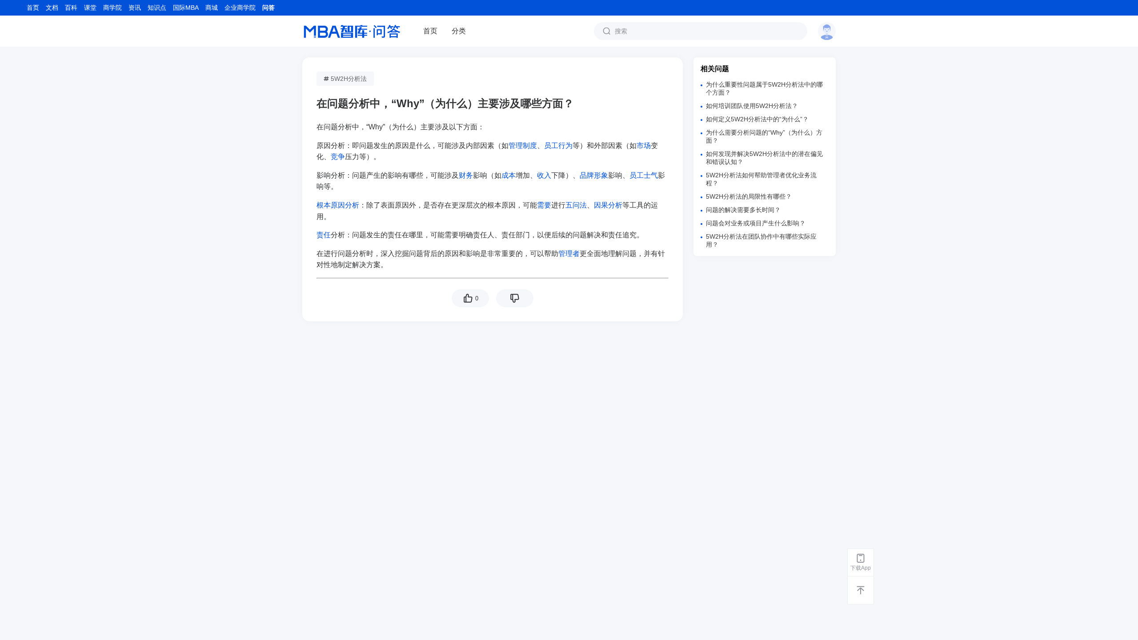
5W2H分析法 (349, 78)
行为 (565, 145)
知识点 (157, 7)
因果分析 (608, 205)
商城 (211, 7)
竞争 (338, 156)
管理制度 (523, 145)
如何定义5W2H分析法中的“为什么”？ (757, 119)
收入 (544, 175)
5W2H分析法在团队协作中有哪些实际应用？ (761, 240)
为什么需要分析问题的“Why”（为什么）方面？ (764, 136)
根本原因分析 (338, 205)
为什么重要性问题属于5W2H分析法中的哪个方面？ (764, 88)
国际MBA (186, 7)
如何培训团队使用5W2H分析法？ (752, 105)
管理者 (569, 253)
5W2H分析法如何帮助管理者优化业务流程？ (761, 179)
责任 (324, 235)
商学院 (112, 7)
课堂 (90, 7)
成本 (508, 175)
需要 (544, 205)
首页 (33, 7)
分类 (459, 31)
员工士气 (643, 175)
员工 (551, 145)
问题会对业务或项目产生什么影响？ (755, 223)
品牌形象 (594, 175)
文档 (52, 7)
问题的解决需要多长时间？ (743, 209)
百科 (71, 7)
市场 (644, 145)
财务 (466, 175)
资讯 (134, 7)
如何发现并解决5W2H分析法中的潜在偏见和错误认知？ (764, 157)
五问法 (576, 205)
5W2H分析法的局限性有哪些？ (749, 196)
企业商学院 (240, 7)
